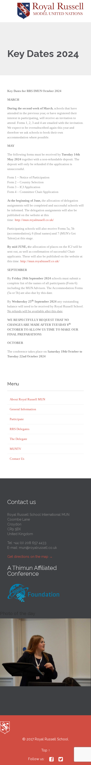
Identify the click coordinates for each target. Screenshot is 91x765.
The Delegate (18, 439)
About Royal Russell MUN (27, 399)
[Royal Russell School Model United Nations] (51, 11)
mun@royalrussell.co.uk (38, 548)
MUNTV (15, 449)
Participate (17, 419)
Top (44, 750)
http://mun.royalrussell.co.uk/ (34, 220)
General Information (23, 409)
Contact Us (17, 458)
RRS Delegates (19, 429)
